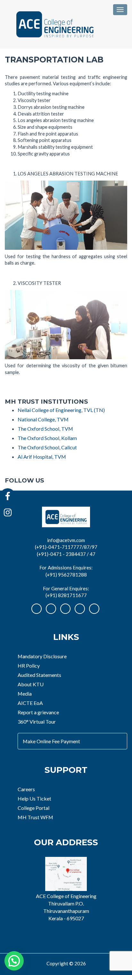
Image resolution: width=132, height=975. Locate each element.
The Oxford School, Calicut (47, 447)
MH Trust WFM (35, 817)
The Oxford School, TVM (45, 429)
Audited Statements (39, 675)
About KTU (31, 684)
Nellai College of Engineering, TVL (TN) (61, 410)
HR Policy (29, 665)
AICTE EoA (30, 703)
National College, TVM (43, 419)
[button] (14, 960)
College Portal (33, 808)
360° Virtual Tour (37, 721)
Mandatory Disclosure (42, 656)
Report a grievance (38, 712)
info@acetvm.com (66, 540)
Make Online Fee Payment (51, 741)
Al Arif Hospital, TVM (42, 457)
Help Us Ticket (34, 798)
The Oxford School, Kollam (47, 438)
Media (25, 693)
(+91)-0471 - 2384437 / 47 (66, 554)
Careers (26, 789)
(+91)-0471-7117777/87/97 (66, 547)
